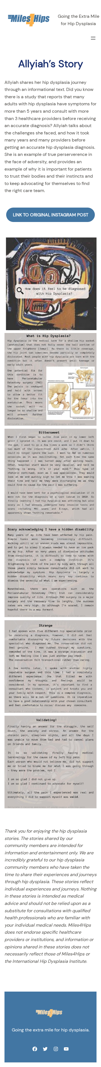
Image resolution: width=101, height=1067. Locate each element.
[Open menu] (93, 38)
